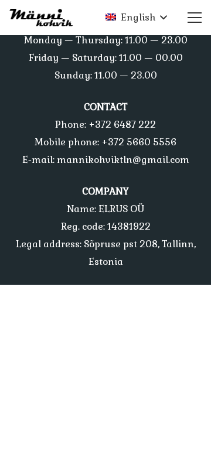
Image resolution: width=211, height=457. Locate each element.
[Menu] (194, 17)
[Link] (44, 17)
